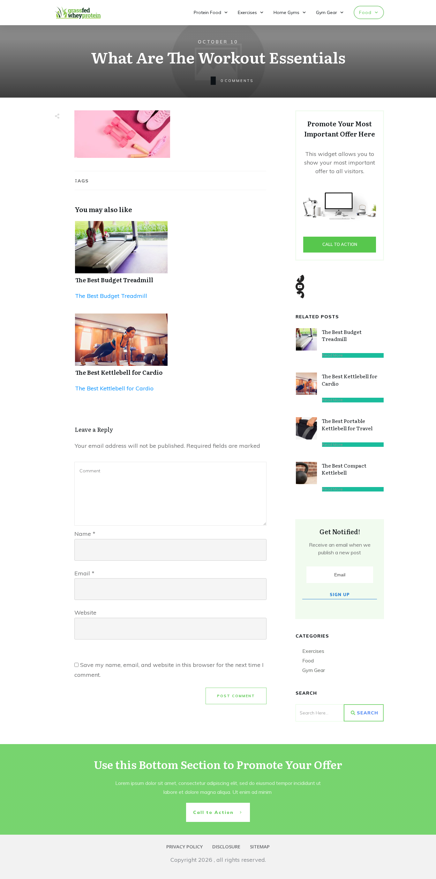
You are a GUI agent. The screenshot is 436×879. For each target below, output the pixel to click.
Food (308, 660)
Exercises (313, 651)
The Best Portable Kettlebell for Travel (347, 424)
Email (84, 573)
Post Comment (236, 696)
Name (84, 533)
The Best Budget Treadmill (114, 280)
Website (85, 612)
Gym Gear (313, 670)
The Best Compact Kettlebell (344, 469)
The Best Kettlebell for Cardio (118, 372)
